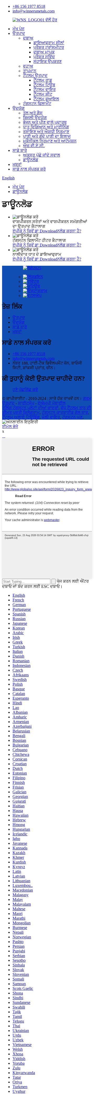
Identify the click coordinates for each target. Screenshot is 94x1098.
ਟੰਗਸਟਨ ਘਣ (72, 417)
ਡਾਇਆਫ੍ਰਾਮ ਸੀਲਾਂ (48, 43)
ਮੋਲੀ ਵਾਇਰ (51, 417)
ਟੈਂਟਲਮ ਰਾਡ (42, 80)
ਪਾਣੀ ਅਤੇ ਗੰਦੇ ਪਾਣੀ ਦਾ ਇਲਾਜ (46, 136)
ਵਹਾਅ (28, 66)
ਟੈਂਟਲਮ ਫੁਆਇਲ (46, 99)
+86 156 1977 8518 (29, 6)
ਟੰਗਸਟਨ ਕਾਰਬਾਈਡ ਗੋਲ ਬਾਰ (65, 412)
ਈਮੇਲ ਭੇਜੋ (10, 426)
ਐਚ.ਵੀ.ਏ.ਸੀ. (34, 146)
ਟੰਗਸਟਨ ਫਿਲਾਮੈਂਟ (37, 103)
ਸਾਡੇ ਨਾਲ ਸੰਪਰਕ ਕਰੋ (29, 169)
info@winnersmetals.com (34, 11)
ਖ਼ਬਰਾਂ (17, 164)
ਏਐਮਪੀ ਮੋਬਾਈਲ (52, 403)
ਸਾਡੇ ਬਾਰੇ (20, 150)
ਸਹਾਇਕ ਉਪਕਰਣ (47, 61)
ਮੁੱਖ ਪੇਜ (18, 29)
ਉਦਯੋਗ (19, 108)
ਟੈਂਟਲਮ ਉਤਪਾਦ (35, 75)
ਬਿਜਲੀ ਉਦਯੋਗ (35, 117)
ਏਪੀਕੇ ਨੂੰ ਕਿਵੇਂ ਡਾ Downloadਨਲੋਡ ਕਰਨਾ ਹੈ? (47, 231)
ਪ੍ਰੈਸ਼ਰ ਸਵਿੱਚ (44, 57)
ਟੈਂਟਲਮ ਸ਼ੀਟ (42, 94)
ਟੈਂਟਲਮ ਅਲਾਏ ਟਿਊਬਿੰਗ (21, 417)
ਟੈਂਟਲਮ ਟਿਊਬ (44, 85)
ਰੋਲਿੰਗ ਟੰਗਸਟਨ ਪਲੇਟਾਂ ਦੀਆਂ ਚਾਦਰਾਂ (30, 408)
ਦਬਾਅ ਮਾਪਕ (44, 52)
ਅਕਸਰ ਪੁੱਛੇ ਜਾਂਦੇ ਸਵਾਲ (41, 155)
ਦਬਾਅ (28, 38)
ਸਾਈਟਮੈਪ (26, 403)
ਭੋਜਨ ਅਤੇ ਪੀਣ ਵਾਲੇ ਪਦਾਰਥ (45, 122)
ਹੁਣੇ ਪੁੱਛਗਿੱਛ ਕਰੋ (25, 389)
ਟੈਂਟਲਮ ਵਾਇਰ (44, 89)
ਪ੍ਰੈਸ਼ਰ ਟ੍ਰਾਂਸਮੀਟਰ (48, 47)
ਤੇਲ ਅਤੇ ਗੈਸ (33, 113)
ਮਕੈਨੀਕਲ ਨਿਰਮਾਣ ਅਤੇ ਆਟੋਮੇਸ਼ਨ (50, 141)
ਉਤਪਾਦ (19, 33)
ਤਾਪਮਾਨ (29, 71)
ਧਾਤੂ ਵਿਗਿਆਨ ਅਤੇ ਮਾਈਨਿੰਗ (46, 127)
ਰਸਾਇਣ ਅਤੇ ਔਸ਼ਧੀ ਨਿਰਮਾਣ (46, 131)
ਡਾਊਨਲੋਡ (30, 160)
